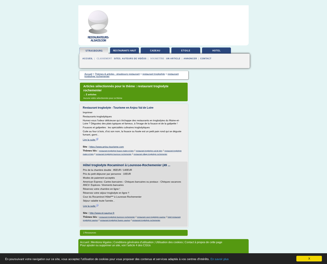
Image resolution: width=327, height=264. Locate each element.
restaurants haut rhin (124, 51)
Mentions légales (101, 242)
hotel (216, 50)
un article (173, 58)
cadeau (155, 50)
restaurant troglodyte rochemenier (146, 220)
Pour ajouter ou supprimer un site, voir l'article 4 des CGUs (115, 245)
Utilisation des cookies (169, 242)
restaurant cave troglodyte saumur (151, 217)
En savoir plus (220, 259)
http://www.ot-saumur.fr (102, 213)
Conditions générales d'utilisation (133, 242)
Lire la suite (89, 139)
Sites (117, 58)
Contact (205, 58)
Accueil (87, 58)
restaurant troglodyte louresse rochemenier (113, 154)
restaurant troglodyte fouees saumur (115, 220)
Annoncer (190, 58)
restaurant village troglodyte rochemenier (150, 154)
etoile (185, 50)
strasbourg (94, 51)
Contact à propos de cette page (203, 242)
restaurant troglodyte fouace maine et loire (116, 151)
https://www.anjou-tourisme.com (106, 146)
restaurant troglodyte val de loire (149, 151)
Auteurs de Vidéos (134, 58)
